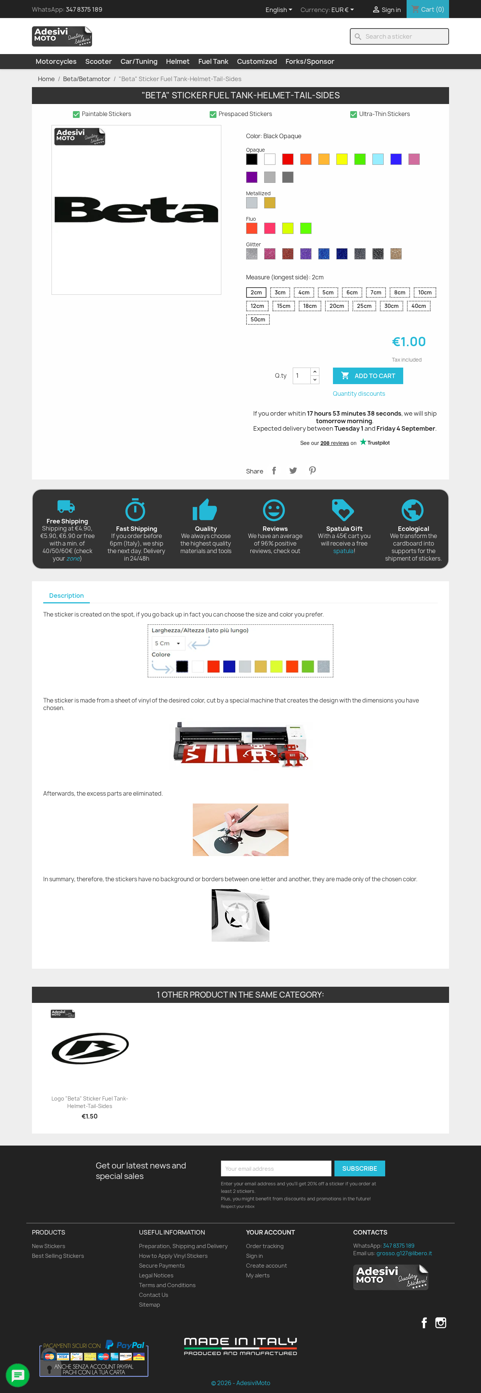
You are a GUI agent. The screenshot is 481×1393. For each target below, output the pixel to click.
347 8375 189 (84, 9)
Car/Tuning (139, 61)
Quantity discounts (359, 394)
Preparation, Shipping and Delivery (183, 1246)
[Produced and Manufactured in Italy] (240, 1346)
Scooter (98, 61)
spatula (343, 551)
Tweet (293, 470)
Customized (257, 61)
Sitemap (149, 1304)
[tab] (66, 596)
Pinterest (312, 470)
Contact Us (153, 1294)
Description (66, 595)
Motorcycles (56, 61)
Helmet (178, 61)
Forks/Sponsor (310, 61)
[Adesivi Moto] (62, 36)
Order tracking (265, 1246)
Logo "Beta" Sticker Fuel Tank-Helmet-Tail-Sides (89, 1102)
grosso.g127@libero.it (404, 1253)
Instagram (440, 1322)
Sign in (254, 1255)
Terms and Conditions (167, 1285)
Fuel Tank (213, 61)
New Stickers (48, 1246)
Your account (270, 1232)
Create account (266, 1265)
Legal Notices (156, 1275)
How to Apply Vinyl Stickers (173, 1255)
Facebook (424, 1322)
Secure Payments (162, 1265)
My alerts (258, 1275)
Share (273, 470)
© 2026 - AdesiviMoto (240, 1383)
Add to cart (368, 375)
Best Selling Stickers (58, 1255)
